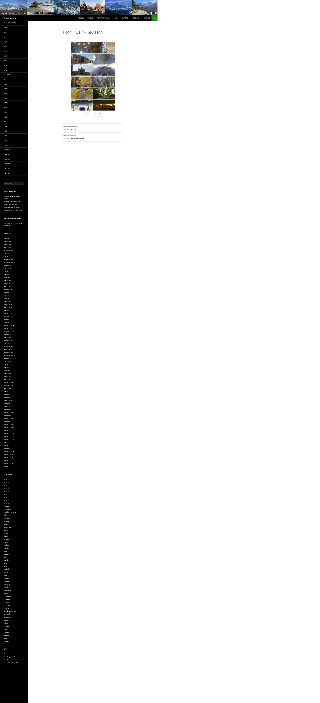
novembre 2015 (9, 316)
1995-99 (7, 497)
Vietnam (6, 641)
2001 (5, 117)
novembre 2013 (9, 331)
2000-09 (7, 500)
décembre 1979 (9, 460)
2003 (5, 107)
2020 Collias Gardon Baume (13, 210)
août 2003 (7, 415)
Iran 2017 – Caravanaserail (73, 136)
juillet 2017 (7, 295)
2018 (5, 37)
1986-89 (7, 491)
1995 (5, 145)
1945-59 (7, 479)
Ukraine (6, 635)
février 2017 (8, 304)
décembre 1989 (9, 454)
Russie (6, 620)
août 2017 (7, 292)
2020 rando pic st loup (11, 204)
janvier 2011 (8, 349)
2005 (5, 98)
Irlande (6, 560)
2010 (5, 79)
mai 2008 (7, 391)
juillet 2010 (7, 361)
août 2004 (7, 409)
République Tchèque (10, 611)
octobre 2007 (8, 394)
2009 (5, 84)
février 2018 (8, 283)
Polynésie (7, 605)
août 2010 (7, 358)
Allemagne (7, 509)
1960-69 (7, 482)
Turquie (6, 632)
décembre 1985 (9, 457)
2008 (5, 89)
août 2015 (7, 319)
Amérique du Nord (103, 18)
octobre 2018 (8, 259)
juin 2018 (7, 271)
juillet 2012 (7, 343)
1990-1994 (7, 150)
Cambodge (7, 527)
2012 (5, 65)
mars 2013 (7, 337)
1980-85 (7, 488)
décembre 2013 (9, 328)
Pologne (6, 602)
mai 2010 (7, 367)
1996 (5, 140)
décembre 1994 (9, 451)
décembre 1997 (9, 436)
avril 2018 (7, 277)
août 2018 (7, 265)
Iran (5, 557)
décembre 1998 (9, 433)
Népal (6, 587)
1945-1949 (7, 173)
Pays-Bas (7, 599)
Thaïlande (7, 626)
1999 (5, 126)
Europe (125, 18)
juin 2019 (7, 256)
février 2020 (8, 244)
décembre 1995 (9, 445)
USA (5, 638)
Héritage (147, 18)
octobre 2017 (8, 289)
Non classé (7, 590)
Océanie (136, 18)
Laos (5, 575)
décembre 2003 (9, 412)
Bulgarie (6, 524)
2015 (5, 51)
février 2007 (8, 400)
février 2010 (8, 376)
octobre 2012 (8, 340)
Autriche (7, 518)
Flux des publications (11, 657)
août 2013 (7, 334)
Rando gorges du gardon (12, 201)
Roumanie (7, 614)
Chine (6, 530)
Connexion (7, 654)
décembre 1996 (9, 439)
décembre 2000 (9, 427)
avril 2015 (7, 322)
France (6, 542)
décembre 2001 (9, 424)
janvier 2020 (8, 247)
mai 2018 (7, 274)
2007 (5, 93)
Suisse (6, 623)
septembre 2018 (9, 262)
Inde (5, 551)
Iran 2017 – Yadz (70, 127)
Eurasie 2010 (8, 75)
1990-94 (7, 494)
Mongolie (7, 584)
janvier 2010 (8, 379)
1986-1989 (7, 154)
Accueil (81, 18)
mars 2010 (7, 373)
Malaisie (6, 578)
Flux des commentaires (11, 660)
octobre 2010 (8, 352)
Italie (5, 566)
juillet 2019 (7, 253)
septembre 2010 (9, 355)
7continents (10, 18)
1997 (5, 136)
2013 (5, 61)
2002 (5, 112)
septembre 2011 (9, 346)
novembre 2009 (9, 385)
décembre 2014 (9, 325)
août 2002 (7, 421)
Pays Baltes (7, 596)
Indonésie (7, 554)
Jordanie (7, 569)
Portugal (6, 608)
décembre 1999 (9, 430)
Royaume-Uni (8, 617)
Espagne (6, 536)
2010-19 (7, 503)
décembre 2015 (9, 313)
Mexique (7, 581)
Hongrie (6, 548)
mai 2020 (7, 238)
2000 (5, 121)
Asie (116, 18)
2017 (5, 42)
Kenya (6, 572)
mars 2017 (7, 301)
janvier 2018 (8, 286)
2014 (5, 56)
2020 (5, 28)
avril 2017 (7, 298)
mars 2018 (7, 280)
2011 (5, 70)
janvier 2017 (8, 307)
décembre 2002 (9, 418)
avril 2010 (7, 370)
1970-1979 (7, 164)
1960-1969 (7, 168)
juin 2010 (7, 364)
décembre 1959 (9, 466)
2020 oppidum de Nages (12, 207)
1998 (5, 131)
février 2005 (8, 406)
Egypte (6, 533)
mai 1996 (7, 442)
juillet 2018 (7, 268)
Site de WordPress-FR (11, 663)
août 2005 (7, 403)
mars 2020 (7, 241)
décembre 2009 (9, 382)
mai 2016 (7, 310)
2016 (5, 46)
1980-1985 (7, 159)
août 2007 (7, 397)
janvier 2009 (8, 388)
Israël (5, 563)
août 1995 (7, 448)
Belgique (7, 521)
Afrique (90, 18)
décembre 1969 (9, 463)
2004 (5, 103)
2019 (5, 32)
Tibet (5, 629)
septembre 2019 (9, 250)
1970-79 (7, 485)
